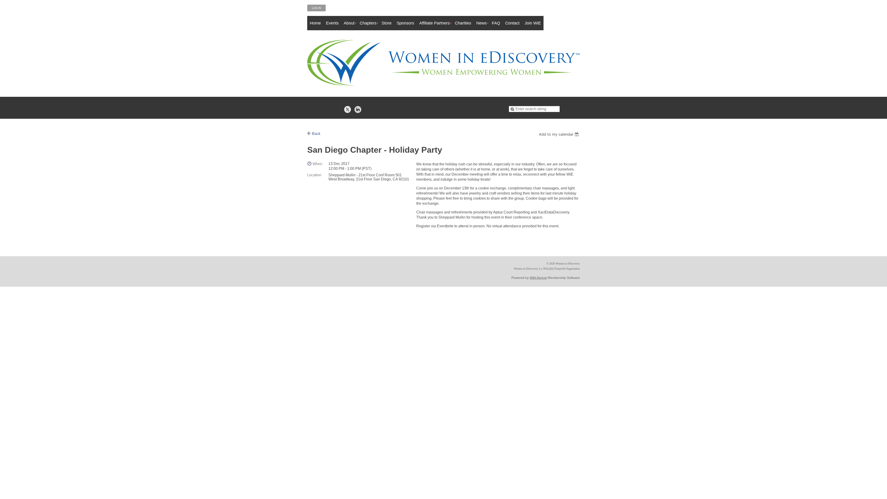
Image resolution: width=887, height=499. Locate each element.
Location (314, 175)
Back (316, 134)
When (317, 164)
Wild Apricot (538, 278)
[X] (347, 109)
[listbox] (559, 134)
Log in (316, 8)
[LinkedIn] (357, 109)
